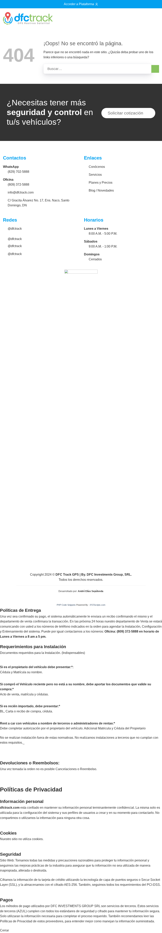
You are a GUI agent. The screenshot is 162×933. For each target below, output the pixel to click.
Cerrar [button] (4, 930)
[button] (154, 18)
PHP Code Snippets (66, 605)
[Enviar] (155, 69)
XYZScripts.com (97, 605)
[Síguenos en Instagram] (144, 19)
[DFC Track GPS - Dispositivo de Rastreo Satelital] (28, 18)
